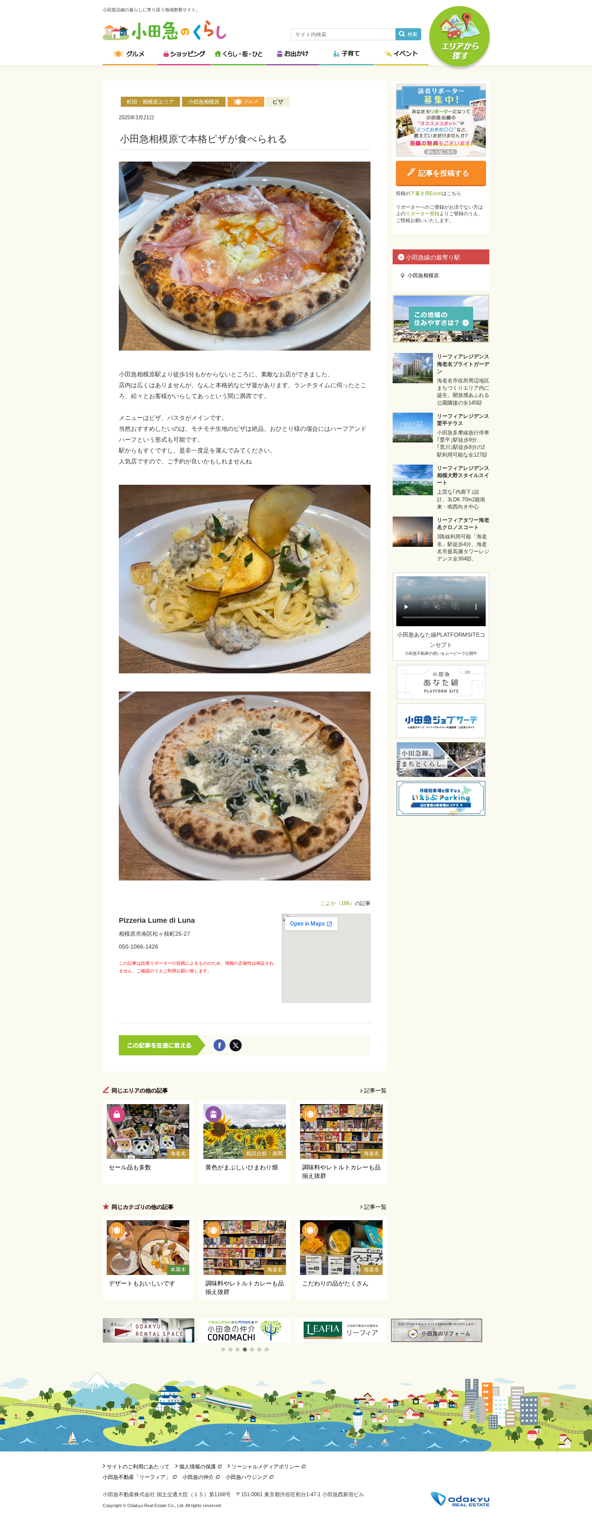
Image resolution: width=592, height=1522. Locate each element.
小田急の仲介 (198, 1477)
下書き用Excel (426, 193)
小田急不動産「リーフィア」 (137, 1477)
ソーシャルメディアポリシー (266, 1467)
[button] (223, 1350)
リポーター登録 (422, 213)
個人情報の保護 (197, 1467)
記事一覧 (375, 1090)
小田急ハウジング (246, 1477)
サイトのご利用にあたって (138, 1467)
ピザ (278, 101)
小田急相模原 (203, 102)
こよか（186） (337, 903)
